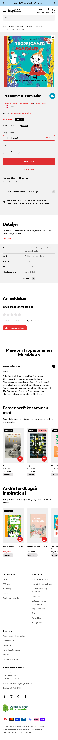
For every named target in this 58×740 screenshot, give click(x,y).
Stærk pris (37, 394)
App (33, 613)
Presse (5, 593)
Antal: (5, 145)
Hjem (5, 26)
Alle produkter (25, 376)
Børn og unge (22, 26)
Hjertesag (7, 588)
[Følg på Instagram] (11, 697)
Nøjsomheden (32, 466)
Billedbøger (35, 26)
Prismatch (36, 596)
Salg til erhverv (38, 608)
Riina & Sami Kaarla (13, 103)
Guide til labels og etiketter (39, 590)
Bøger (11, 26)
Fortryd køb (37, 622)
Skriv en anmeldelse (14, 327)
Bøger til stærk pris (41, 385)
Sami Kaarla (41, 103)
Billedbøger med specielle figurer (28, 379)
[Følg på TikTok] (25, 697)
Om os (5, 579)
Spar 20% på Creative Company (29, 2)
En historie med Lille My (21, 113)
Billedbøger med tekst (13, 382)
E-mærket (7, 645)
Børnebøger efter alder (17, 391)
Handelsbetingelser (11, 650)
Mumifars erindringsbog (37, 546)
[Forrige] (3, 2)
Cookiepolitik (8, 640)
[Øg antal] (16, 151)
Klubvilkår (7, 654)
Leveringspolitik (25, 732)
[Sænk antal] (6, 151)
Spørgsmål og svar (40, 579)
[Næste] (54, 2)
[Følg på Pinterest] (18, 697)
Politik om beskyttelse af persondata (16, 730)
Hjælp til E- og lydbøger (42, 584)
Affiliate (6, 584)
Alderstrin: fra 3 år (10, 376)
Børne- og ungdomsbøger (14, 388)
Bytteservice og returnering (39, 602)
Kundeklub (36, 618)
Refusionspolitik (37, 730)
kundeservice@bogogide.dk (19, 683)
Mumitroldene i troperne (13, 546)
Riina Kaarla (28, 103)
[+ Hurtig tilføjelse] (20, 459)
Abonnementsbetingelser (14, 636)
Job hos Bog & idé (11, 598)
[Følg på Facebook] (4, 697)
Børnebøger (32, 388)
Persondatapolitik (11, 659)
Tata (4, 466)
